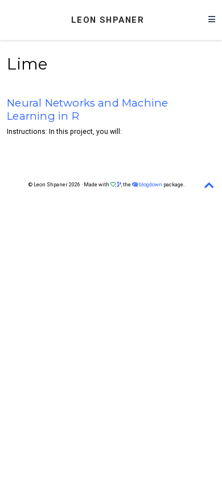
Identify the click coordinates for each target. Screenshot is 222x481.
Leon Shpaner (108, 20)
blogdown (150, 184)
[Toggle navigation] (211, 20)
